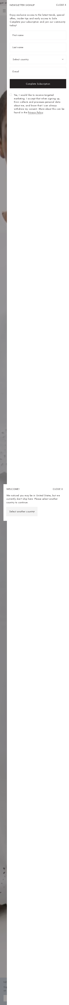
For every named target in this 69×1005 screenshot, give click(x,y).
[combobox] (22, 511)
